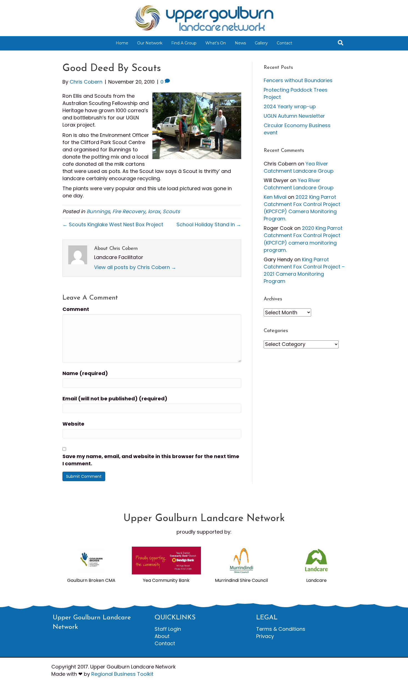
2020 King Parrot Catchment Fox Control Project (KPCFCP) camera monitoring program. (303, 239)
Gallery (261, 43)
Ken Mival (275, 197)
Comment (75, 309)
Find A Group (184, 43)
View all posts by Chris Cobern (135, 267)
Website (73, 423)
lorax (154, 211)
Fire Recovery (128, 211)
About (162, 636)
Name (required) (85, 373)
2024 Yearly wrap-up (290, 106)
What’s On (215, 43)
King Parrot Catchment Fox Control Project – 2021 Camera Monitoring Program (304, 270)
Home (122, 43)
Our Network (149, 43)
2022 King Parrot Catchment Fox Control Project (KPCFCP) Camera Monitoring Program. (302, 208)
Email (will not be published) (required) (114, 398)
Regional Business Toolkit (122, 673)
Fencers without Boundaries (298, 80)
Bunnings (98, 211)
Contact (284, 43)
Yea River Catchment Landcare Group (299, 167)
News (240, 43)
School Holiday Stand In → (209, 224)
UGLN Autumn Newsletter (294, 115)
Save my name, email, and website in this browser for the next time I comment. (150, 460)
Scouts (171, 211)
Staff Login (168, 628)
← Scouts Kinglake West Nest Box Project (112, 224)
